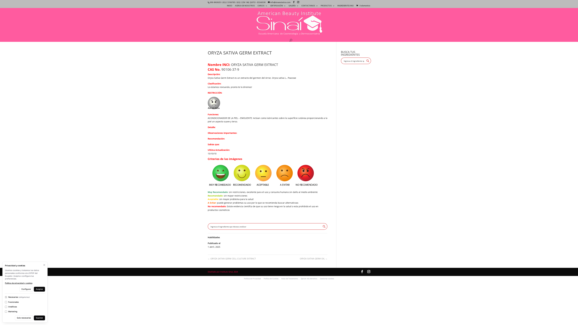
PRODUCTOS (326, 6)
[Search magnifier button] (324, 226)
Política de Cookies (271, 278)
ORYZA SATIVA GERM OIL (313, 258)
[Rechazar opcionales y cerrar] (44, 265)
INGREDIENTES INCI (345, 6)
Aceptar (39, 289)
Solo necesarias (24, 318)
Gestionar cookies (327, 278)
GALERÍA (292, 6)
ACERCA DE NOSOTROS (245, 6)
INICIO (229, 6)
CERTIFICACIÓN (276, 6)
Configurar (26, 289)
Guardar (39, 318)
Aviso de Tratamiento (289, 278)
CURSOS (261, 6)
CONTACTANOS (308, 6)
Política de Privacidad (252, 278)
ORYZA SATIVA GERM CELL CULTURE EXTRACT (232, 258)
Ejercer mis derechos (309, 278)
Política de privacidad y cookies (18, 283)
